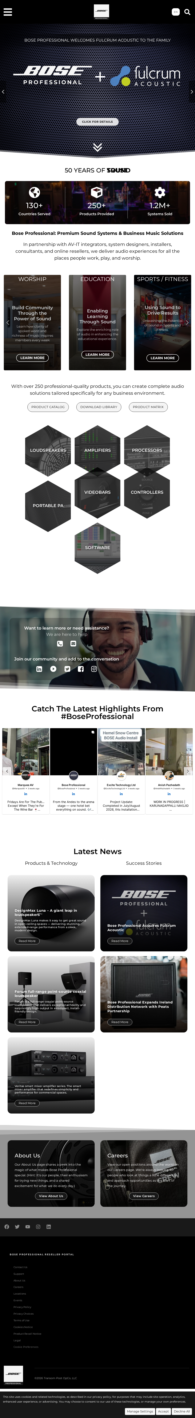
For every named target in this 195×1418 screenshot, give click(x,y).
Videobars (97, 492)
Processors (147, 450)
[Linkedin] (48, 1227)
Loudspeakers (48, 450)
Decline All (182, 1411)
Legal (17, 1340)
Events (18, 1300)
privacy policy (102, 1397)
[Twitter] (17, 1227)
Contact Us (20, 1267)
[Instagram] (38, 1227)
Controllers (147, 492)
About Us (19, 1280)
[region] (97, 326)
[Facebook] (6, 1227)
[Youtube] (27, 1227)
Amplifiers (97, 450)
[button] (3, 92)
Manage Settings (140, 1411)
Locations (20, 1293)
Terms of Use (22, 1320)
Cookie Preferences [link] (26, 1347)
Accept (163, 1411)
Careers (18, 1287)
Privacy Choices (24, 1313)
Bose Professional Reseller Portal (42, 1254)
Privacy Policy (22, 1307)
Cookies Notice (23, 1327)
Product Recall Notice (27, 1333)
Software (97, 547)
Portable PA (48, 505)
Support (19, 1273)
